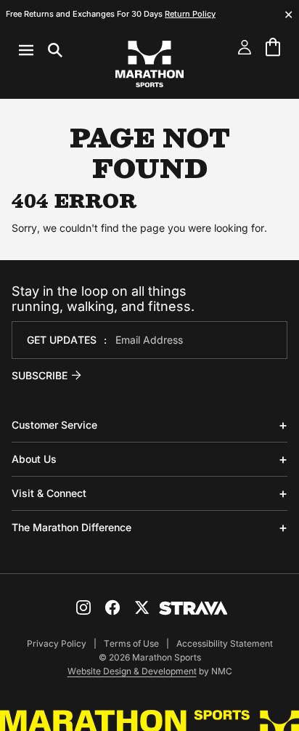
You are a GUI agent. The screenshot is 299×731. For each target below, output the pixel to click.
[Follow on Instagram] (83, 607)
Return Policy (190, 14)
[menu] (41, 50)
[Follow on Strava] (193, 608)
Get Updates (62, 340)
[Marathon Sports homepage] (149, 64)
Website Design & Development (132, 671)
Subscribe (39, 375)
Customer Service (54, 425)
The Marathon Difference (71, 527)
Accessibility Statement (224, 643)
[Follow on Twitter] (141, 607)
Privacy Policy (56, 643)
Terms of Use (131, 643)
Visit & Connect (49, 493)
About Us (34, 459)
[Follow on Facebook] (112, 607)
